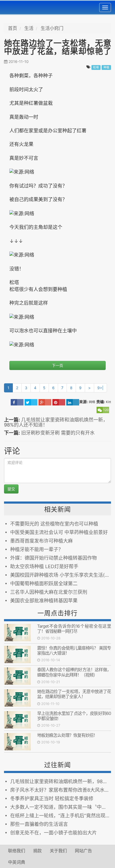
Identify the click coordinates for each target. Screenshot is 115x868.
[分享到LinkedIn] (72, 402)
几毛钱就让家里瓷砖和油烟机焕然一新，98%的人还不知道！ (56, 422)
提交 (11, 489)
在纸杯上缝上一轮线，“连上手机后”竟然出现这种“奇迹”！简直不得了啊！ (60, 815)
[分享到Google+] (45, 402)
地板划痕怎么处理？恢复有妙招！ (67, 735)
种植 (106, 67)
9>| (100, 387)
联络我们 (16, 850)
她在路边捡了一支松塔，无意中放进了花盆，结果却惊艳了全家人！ (74, 694)
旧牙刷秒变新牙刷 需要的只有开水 (58, 433)
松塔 (96, 67)
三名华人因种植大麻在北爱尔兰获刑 (48, 592)
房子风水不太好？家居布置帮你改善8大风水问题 (60, 790)
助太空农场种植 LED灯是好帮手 (44, 566)
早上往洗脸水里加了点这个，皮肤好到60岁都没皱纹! (74, 716)
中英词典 (16, 862)
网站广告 (83, 850)
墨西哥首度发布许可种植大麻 (41, 541)
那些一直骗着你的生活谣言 (39, 824)
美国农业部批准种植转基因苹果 (44, 600)
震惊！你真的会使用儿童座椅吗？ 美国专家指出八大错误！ (74, 650)
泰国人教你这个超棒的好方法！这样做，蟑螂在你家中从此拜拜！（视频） (74, 672)
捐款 (37, 850)
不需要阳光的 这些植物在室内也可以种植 (54, 524)
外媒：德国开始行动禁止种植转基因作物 (53, 558)
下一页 (57, 365)
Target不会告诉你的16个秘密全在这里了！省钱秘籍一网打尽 (74, 628)
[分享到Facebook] (17, 402)
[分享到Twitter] (31, 402)
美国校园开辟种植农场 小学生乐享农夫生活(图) (60, 575)
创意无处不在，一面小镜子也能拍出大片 (53, 832)
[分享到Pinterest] (58, 402)
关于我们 (58, 850)
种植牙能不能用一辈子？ (36, 549)
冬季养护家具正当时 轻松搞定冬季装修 (51, 798)
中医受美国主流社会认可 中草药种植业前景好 (59, 532)
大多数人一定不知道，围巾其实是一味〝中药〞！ (60, 807)
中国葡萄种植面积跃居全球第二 (44, 583)
